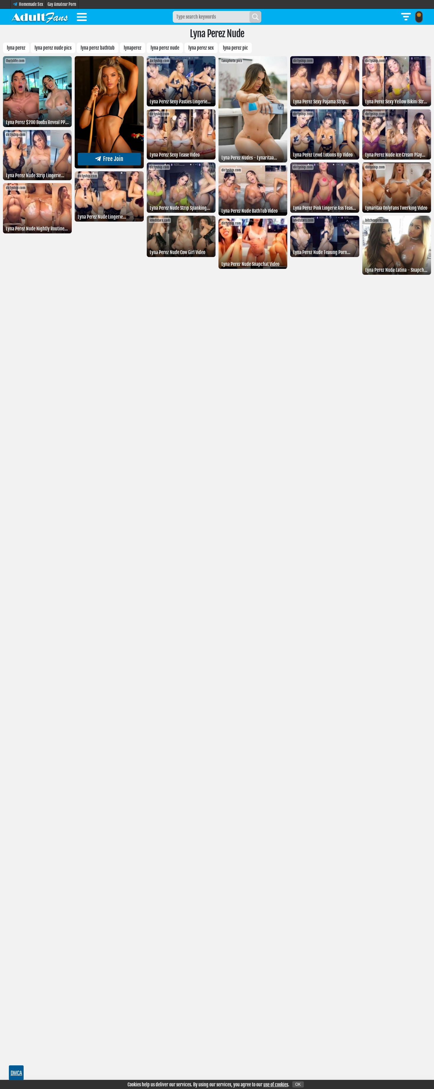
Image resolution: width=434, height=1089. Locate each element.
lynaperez (132, 48)
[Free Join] (109, 167)
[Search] (255, 17)
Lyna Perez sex (201, 48)
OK (298, 1084)
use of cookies (275, 1085)
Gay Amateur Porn (62, 4)
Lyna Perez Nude (165, 48)
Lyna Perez (16, 48)
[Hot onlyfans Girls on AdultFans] (39, 16)
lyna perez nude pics (53, 48)
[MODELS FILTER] (406, 17)
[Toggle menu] (82, 18)
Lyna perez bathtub (98, 48)
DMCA (16, 1073)
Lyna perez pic (235, 48)
